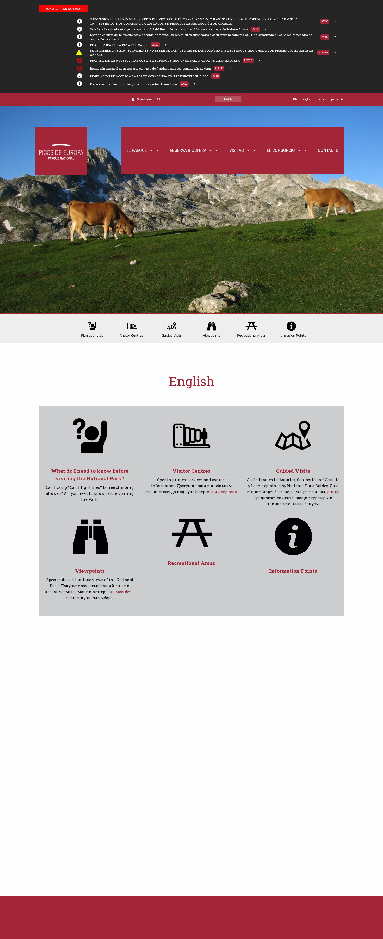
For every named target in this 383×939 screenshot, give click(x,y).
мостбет (123, 591)
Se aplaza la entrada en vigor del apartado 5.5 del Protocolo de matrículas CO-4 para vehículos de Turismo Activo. (169, 29)
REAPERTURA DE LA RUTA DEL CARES (119, 45)
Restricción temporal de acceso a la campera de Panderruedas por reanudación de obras (150, 68)
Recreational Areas (191, 563)
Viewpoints (90, 570)
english (307, 99)
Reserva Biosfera (188, 150)
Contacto (328, 150)
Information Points (293, 570)
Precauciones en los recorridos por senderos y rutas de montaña (133, 84)
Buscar (228, 98)
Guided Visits (293, 470)
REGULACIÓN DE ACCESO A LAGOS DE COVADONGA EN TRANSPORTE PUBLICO (149, 76)
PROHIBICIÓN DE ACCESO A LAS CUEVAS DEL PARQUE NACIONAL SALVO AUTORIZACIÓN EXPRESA (165, 61)
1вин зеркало (223, 491)
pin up (333, 491)
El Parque (136, 150)
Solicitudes (144, 99)
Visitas (236, 150)
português (337, 99)
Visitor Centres (191, 470)
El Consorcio (281, 150)
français (321, 99)
